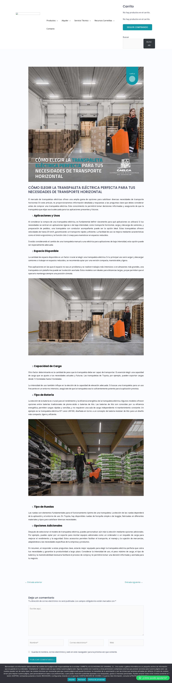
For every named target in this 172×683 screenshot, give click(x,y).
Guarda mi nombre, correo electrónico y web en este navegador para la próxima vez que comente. (74, 652)
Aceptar (72, 679)
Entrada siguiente (134, 582)
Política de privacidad (97, 679)
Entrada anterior (33, 582)
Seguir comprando (137, 27)
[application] (57, 20)
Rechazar (81, 679)
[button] (153, 678)
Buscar (126, 37)
